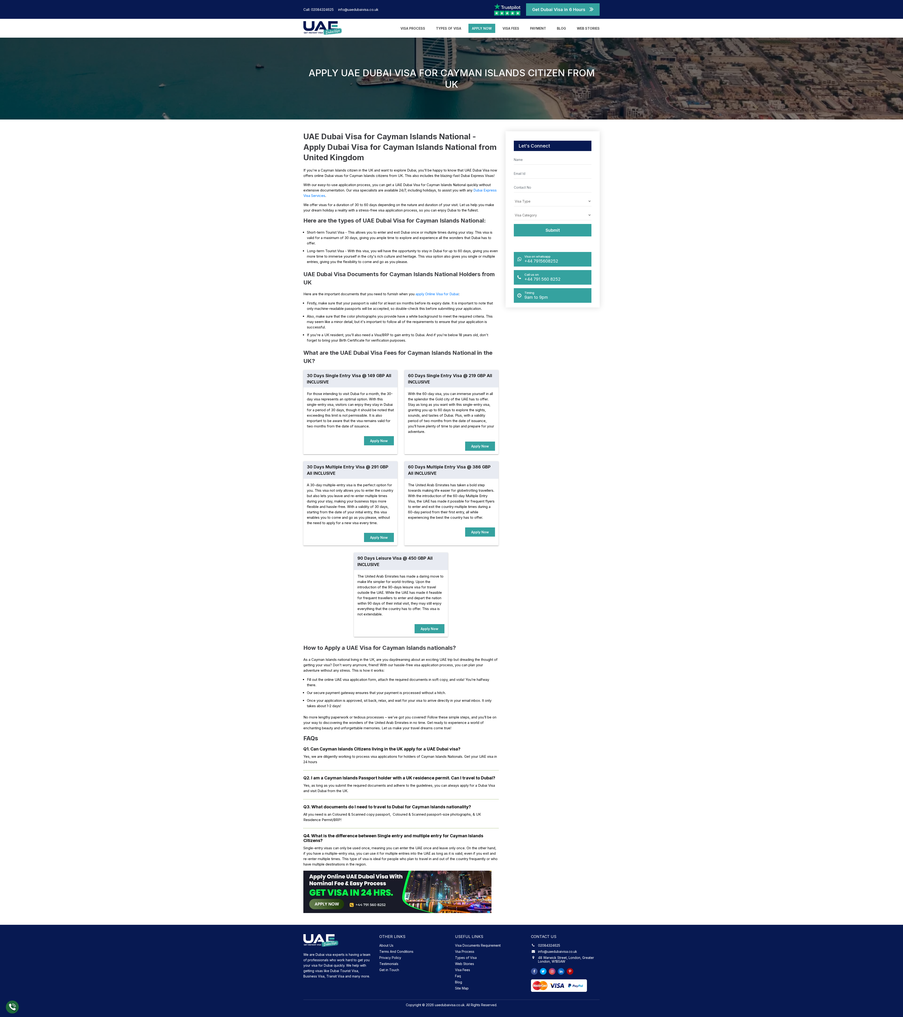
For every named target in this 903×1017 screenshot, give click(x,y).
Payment (538, 28)
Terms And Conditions (396, 951)
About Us (386, 945)
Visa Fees (511, 28)
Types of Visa (448, 28)
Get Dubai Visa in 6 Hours (558, 9)
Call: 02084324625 (319, 9)
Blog (561, 28)
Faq (458, 976)
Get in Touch (389, 970)
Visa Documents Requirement (478, 945)
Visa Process (412, 28)
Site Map (462, 988)
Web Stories (588, 28)
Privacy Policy (390, 958)
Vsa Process (464, 951)
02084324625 (549, 945)
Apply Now (482, 28)
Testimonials (388, 964)
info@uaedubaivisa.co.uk (358, 9)
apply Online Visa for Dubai (437, 294)
